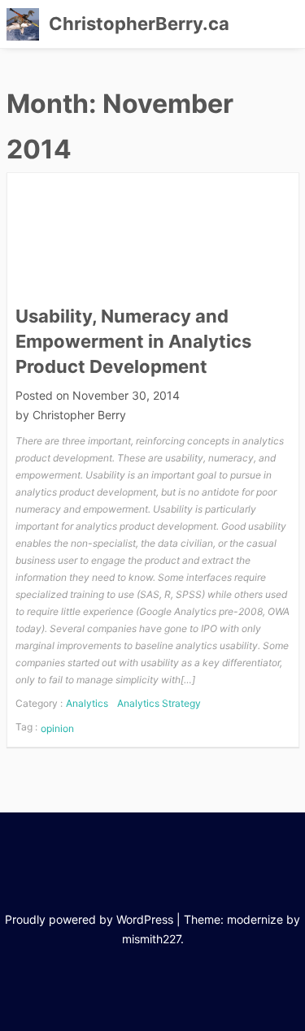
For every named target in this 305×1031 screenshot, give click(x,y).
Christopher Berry (79, 415)
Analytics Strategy (159, 703)
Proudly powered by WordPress (89, 919)
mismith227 (151, 939)
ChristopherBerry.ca (139, 23)
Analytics (87, 703)
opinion (57, 728)
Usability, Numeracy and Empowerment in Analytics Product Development (133, 341)
